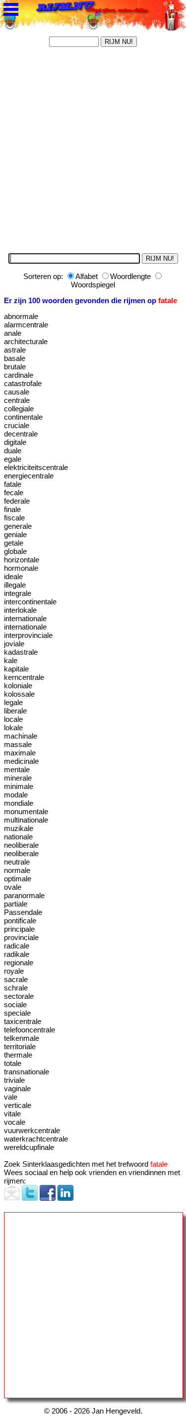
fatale (159, 1164)
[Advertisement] (93, 153)
